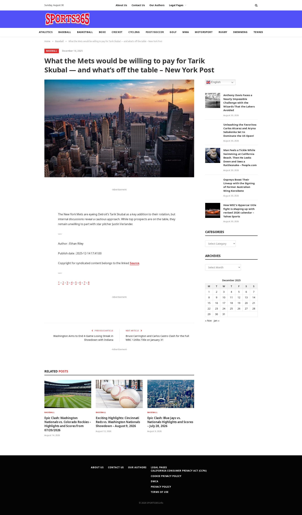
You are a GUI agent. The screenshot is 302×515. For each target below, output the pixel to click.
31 (223, 314)
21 (253, 303)
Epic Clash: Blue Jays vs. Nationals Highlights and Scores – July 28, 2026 (170, 422)
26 (239, 308)
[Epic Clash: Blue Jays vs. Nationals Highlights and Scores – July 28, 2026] (170, 394)
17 (223, 303)
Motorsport (204, 32)
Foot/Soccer (155, 32)
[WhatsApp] (32, 274)
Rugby (223, 32)
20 (246, 303)
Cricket (117, 32)
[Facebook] (32, 194)
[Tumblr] (32, 239)
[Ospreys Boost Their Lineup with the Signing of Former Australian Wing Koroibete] (212, 184)
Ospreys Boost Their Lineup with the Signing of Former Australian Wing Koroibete (239, 185)
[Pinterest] (32, 221)
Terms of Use (159, 492)
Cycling (134, 32)
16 (216, 303)
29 (209, 314)
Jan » (216, 320)
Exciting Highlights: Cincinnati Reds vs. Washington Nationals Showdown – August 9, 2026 (118, 422)
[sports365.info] (67, 19)
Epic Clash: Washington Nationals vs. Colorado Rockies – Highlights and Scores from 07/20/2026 (67, 424)
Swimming (240, 32)
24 (223, 308)
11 (231, 297)
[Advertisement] (171, 19)
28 (253, 308)
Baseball (64, 32)
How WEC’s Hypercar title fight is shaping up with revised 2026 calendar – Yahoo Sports (239, 210)
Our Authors (156, 5)
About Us (121, 5)
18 (231, 303)
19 (239, 303)
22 (209, 308)
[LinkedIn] (32, 212)
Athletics (45, 32)
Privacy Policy (161, 486)
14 (253, 297)
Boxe (102, 32)
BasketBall (85, 32)
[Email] (32, 230)
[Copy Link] (32, 283)
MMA (185, 32)
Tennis (258, 32)
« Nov (208, 320)
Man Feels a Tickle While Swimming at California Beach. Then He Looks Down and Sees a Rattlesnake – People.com (240, 157)
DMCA (154, 481)
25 (231, 308)
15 (209, 303)
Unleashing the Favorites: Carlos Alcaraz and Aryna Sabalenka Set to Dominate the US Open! (240, 130)
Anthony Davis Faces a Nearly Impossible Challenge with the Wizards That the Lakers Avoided (239, 102)
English (215, 82)
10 (223, 297)
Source (134, 263)
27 (246, 308)
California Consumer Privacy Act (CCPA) (179, 470)
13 (246, 297)
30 (216, 314)
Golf (173, 32)
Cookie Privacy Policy (166, 476)
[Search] (256, 5)
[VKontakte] (32, 256)
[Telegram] (32, 265)
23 (216, 308)
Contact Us (138, 5)
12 (239, 297)
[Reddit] (32, 247)
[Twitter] (32, 203)
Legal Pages (176, 5)
